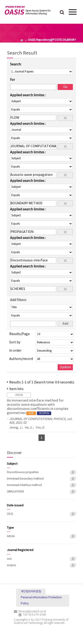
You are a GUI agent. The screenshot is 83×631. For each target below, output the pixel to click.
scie (9, 558)
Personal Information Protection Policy (41, 600)
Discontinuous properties (23, 472)
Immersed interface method (24, 485)
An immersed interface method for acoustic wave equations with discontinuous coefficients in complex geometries (37, 407)
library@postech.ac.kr (32, 611)
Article (11, 536)
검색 (62, 12)
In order (15, 351)
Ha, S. (29, 427)
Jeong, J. (15, 427)
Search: (15, 64)
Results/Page (19, 334)
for (12, 80)
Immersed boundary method (25, 478)
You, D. (40, 427)
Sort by (14, 342)
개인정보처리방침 (31, 591)
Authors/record (21, 359)
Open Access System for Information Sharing (28, 11)
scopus (11, 565)
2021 (10, 513)
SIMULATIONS (15, 491)
